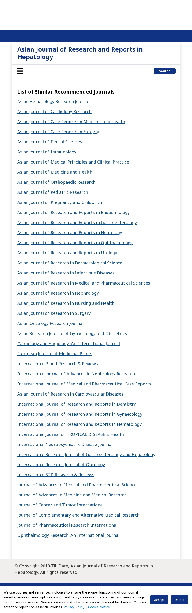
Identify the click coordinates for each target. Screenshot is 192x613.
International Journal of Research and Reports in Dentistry (76, 404)
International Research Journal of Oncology (61, 464)
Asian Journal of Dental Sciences (49, 142)
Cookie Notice (99, 607)
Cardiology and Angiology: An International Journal (68, 343)
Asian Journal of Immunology (46, 152)
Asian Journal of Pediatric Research (52, 192)
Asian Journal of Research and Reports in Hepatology (80, 53)
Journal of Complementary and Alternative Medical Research (78, 515)
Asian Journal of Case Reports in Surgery (58, 131)
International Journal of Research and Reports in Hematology (79, 424)
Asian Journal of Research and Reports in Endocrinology (73, 212)
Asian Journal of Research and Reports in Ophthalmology (75, 242)
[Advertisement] (96, 14)
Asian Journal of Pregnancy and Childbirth (59, 202)
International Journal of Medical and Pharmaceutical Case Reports (84, 384)
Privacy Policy (74, 607)
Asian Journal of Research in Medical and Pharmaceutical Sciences (83, 283)
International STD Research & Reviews (55, 474)
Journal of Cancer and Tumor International (60, 505)
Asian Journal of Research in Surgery (54, 313)
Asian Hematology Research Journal (53, 101)
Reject (180, 600)
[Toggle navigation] (20, 70)
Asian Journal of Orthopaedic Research (56, 182)
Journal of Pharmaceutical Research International (67, 525)
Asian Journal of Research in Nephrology (58, 293)
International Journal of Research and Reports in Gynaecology (79, 414)
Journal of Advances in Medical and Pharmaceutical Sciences (78, 484)
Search (164, 71)
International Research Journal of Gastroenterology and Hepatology (86, 454)
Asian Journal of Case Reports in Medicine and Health (71, 121)
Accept (159, 600)
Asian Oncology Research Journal (50, 323)
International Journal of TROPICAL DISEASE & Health (70, 434)
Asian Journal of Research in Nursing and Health (65, 303)
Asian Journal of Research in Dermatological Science (69, 263)
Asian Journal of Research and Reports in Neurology (69, 232)
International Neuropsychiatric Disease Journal (64, 444)
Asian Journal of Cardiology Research (54, 111)
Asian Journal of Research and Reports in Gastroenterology (77, 222)
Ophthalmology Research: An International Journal (68, 535)
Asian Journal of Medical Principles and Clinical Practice (73, 162)
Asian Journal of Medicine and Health (54, 172)
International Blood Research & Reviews (57, 363)
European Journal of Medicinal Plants (54, 353)
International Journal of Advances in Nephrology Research (76, 374)
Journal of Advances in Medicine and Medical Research (72, 495)
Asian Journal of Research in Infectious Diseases (65, 273)
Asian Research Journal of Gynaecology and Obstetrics (72, 333)
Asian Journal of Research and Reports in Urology (67, 252)
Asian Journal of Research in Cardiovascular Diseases (70, 394)
